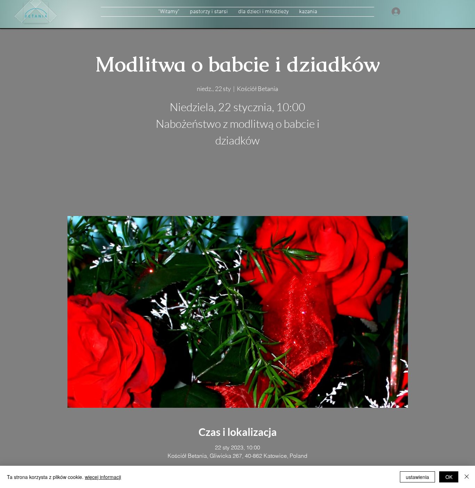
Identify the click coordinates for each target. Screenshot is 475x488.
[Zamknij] (466, 476)
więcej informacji (103, 476)
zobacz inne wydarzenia (237, 183)
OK (448, 476)
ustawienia (417, 476)
